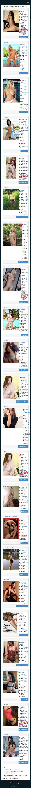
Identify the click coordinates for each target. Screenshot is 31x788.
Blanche (6, 734)
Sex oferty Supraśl (10, 773)
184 (26, 194)
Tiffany (5, 640)
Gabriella (6, 78)
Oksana (6, 42)
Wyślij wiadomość (23, 182)
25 (25, 379)
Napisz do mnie (23, 302)
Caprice (6, 406)
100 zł (26, 54)
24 (26, 46)
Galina (5, 611)
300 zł (26, 130)
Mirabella (6, 117)
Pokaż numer (24, 151)
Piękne (26, 128)
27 (23, 710)
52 (23, 713)
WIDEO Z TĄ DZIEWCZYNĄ (23, 120)
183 (25, 347)
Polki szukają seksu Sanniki (13, 770)
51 (24, 678)
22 (24, 14)
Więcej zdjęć (24, 335)
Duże (27, 52)
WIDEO (23, 45)
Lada (5, 9)
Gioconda (6, 579)
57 (27, 232)
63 (24, 493)
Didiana (6, 704)
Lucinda (6, 375)
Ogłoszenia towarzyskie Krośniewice (15, 771)
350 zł (25, 166)
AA (25, 495)
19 (25, 122)
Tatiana (6, 187)
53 (25, 460)
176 (25, 459)
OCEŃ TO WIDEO (22, 12)
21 (24, 313)
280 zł (26, 385)
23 (28, 414)
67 (23, 618)
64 (24, 89)
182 (26, 47)
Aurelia (5, 307)
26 (24, 346)
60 (24, 316)
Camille (6, 222)
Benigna (6, 340)
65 (26, 275)
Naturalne (26, 92)
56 (24, 588)
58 (25, 127)
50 (24, 741)
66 (24, 163)
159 (25, 86)
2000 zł (26, 651)
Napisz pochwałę (23, 37)
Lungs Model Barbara (9, 548)
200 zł (25, 20)
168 (27, 229)
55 (28, 420)
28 (26, 193)
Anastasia (6, 156)
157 (25, 522)
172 (25, 586)
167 (25, 161)
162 (25, 555)
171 (25, 740)
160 (25, 675)
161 (24, 711)
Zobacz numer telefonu (22, 217)
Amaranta (6, 267)
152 (27, 272)
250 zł (28, 423)
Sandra (5, 670)
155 (25, 647)
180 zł (25, 496)
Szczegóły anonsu (23, 261)
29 (27, 226)
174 (25, 16)
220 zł (25, 94)
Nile (5, 451)
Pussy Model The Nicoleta (10, 516)
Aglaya (5, 484)
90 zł (27, 237)
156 (25, 492)
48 (24, 17)
